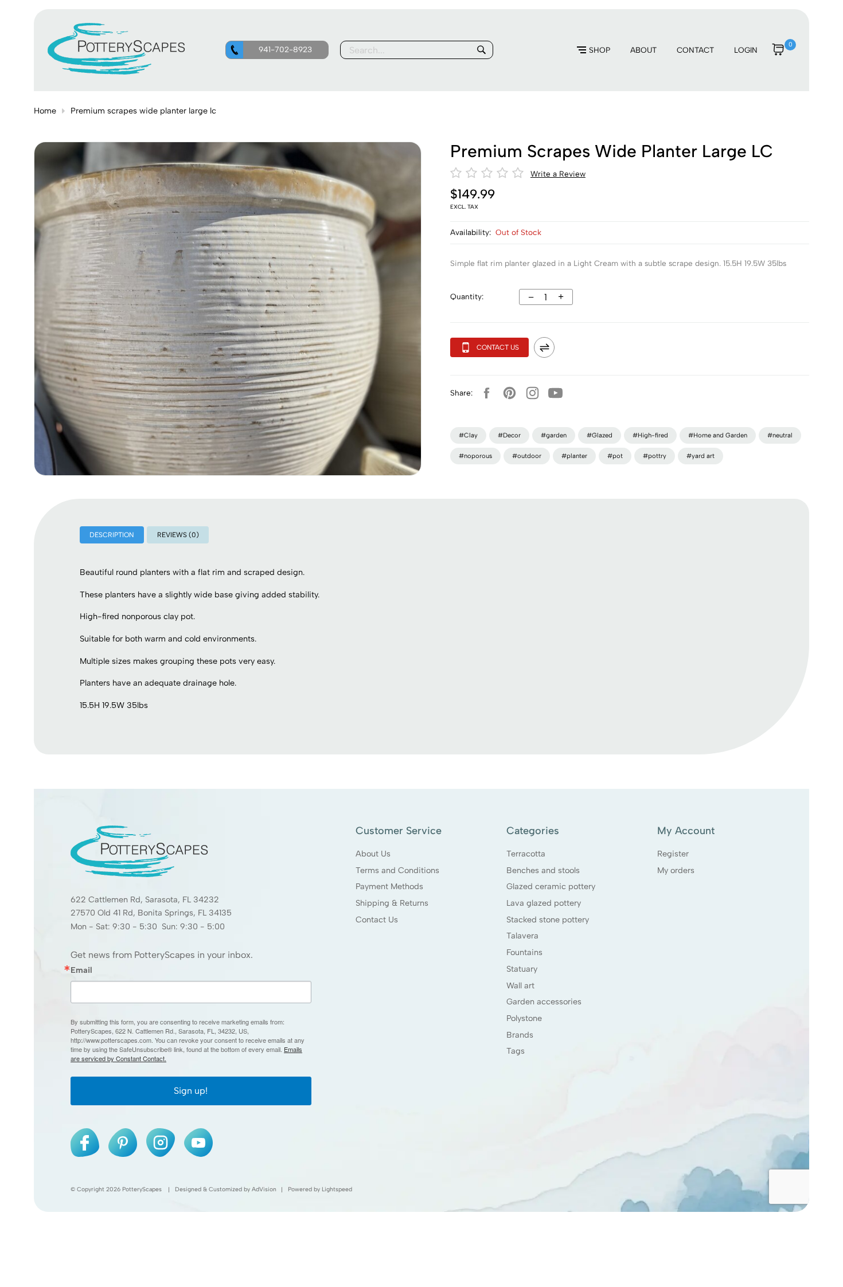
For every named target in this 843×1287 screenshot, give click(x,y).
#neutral (780, 435)
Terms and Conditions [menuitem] (397, 870)
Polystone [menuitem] (524, 1018)
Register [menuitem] (673, 853)
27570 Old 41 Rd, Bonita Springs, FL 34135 (151, 913)
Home (45, 110)
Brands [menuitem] (519, 1035)
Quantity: (466, 296)
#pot (615, 456)
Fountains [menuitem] (524, 952)
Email (81, 970)
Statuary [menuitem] (521, 969)
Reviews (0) (178, 535)
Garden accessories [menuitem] (543, 1002)
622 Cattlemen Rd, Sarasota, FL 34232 (145, 899)
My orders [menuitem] (675, 870)
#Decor (509, 435)
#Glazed (599, 435)
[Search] (481, 49)
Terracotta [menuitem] (525, 853)
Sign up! (191, 1091)
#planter (574, 456)
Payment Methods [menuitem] (389, 887)
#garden (554, 435)
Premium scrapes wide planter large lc (143, 110)
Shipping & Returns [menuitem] (391, 903)
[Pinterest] (509, 392)
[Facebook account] (486, 392)
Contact (695, 49)
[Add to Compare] (544, 347)
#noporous (475, 456)
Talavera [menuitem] (522, 936)
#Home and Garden (717, 435)
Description (111, 535)
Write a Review (558, 173)
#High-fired (650, 435)
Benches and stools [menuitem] (543, 870)
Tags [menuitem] (515, 1051)
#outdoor (526, 456)
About (643, 49)
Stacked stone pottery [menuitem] (547, 919)
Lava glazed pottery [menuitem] (543, 903)
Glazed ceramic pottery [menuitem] (550, 887)
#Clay (468, 435)
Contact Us (498, 347)
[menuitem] (593, 50)
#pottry (654, 456)
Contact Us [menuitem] (376, 919)
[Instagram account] (532, 392)
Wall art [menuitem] (520, 985)
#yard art (700, 456)
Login (746, 49)
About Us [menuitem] (372, 853)
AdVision (264, 1190)
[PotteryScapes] (116, 71)
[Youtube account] (555, 392)
